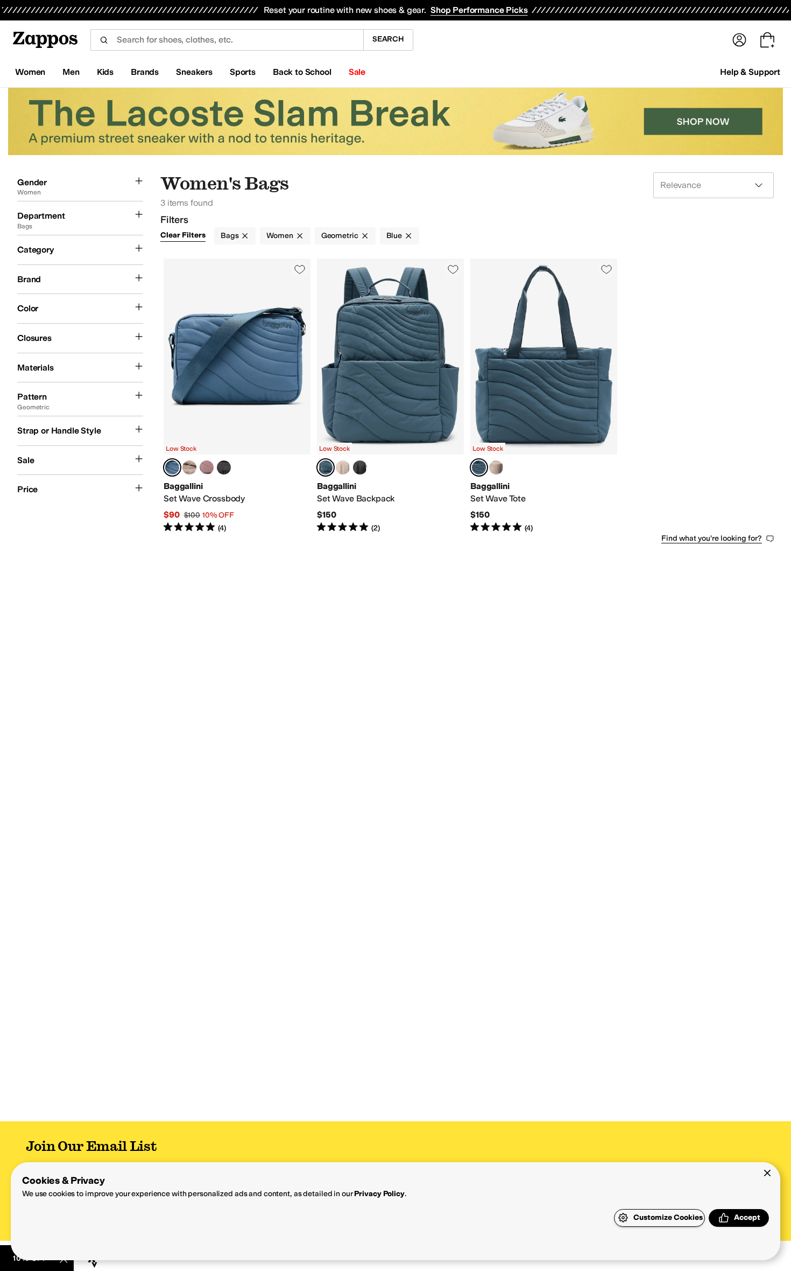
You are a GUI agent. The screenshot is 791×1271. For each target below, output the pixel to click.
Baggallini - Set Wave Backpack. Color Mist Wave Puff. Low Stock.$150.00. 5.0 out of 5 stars (390, 396)
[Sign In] (739, 40)
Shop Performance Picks (478, 10)
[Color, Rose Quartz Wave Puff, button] (206, 467)
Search (388, 39)
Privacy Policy (379, 1193)
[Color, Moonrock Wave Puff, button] (189, 467)
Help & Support (750, 72)
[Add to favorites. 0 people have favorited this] (299, 269)
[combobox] (226, 40)
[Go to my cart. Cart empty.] (767, 40)
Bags (229, 235)
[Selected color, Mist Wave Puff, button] (172, 467)
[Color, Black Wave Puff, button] (223, 467)
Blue (394, 235)
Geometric (339, 235)
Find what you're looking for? (711, 538)
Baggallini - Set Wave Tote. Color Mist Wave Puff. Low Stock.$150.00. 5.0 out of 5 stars (543, 396)
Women (279, 235)
